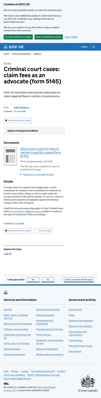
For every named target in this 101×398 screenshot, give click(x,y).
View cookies (71, 37)
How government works (81, 345)
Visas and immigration (47, 349)
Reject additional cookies (48, 36)
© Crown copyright (87, 390)
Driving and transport (14, 354)
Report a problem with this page (78, 279)
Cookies (25, 371)
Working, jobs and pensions (49, 354)
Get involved (75, 351)
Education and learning (47, 309)
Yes (35, 279)
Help (6, 371)
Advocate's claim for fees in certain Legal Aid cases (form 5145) (40, 152)
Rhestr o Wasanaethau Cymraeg (43, 374)
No (50, 279)
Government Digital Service (17, 378)
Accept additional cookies (18, 36)
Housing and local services (49, 329)
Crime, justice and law (21, 53)
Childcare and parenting (16, 329)
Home (6, 53)
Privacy (14, 371)
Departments (75, 309)
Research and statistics (80, 326)
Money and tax (43, 334)
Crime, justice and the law (17, 343)
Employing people (45, 315)
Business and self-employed (18, 323)
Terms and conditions (14, 374)
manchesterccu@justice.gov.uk (27, 211)
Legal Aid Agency (21, 107)
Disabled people (12, 349)
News (72, 315)
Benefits (8, 309)
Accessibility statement (43, 371)
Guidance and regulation (81, 320)
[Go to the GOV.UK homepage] (14, 47)
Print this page (45, 230)
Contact (61, 371)
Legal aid (37, 53)
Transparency (75, 340)
